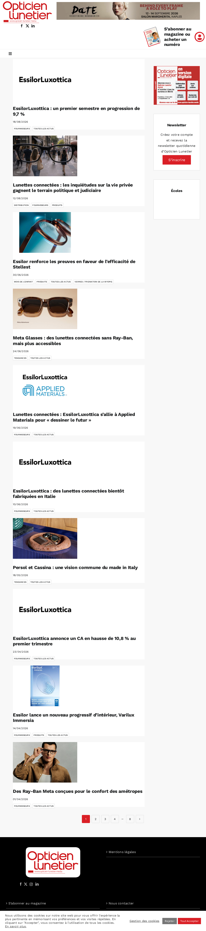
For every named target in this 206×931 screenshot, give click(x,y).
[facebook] (21, 25)
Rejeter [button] (169, 921)
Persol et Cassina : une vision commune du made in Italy (75, 567)
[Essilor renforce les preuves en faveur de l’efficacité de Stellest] (45, 232)
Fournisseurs (22, 129)
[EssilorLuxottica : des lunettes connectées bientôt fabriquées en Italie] (45, 462)
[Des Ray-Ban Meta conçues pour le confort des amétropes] (45, 762)
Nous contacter (121, 903)
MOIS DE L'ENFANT (23, 282)
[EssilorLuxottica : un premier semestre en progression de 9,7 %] (45, 79)
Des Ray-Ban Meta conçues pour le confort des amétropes (77, 791)
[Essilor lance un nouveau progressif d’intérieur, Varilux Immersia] (45, 686)
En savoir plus (15, 926)
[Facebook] (20, 884)
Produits (57, 205)
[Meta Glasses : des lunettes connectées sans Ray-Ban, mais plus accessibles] (45, 309)
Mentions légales (122, 852)
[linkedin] (33, 25)
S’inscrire (176, 160)
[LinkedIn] (37, 884)
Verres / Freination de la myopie (93, 282)
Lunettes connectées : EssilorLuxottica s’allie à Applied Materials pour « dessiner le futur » (74, 417)
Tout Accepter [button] (189, 921)
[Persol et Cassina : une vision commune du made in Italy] (45, 538)
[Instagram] (30, 884)
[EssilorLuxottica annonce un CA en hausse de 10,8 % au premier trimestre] (45, 609)
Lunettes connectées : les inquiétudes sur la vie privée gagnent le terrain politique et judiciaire (73, 187)
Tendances (20, 358)
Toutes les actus (44, 129)
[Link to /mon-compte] (200, 37)
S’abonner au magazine (27, 903)
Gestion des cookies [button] (145, 921)
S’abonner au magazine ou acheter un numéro (177, 36)
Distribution (21, 205)
